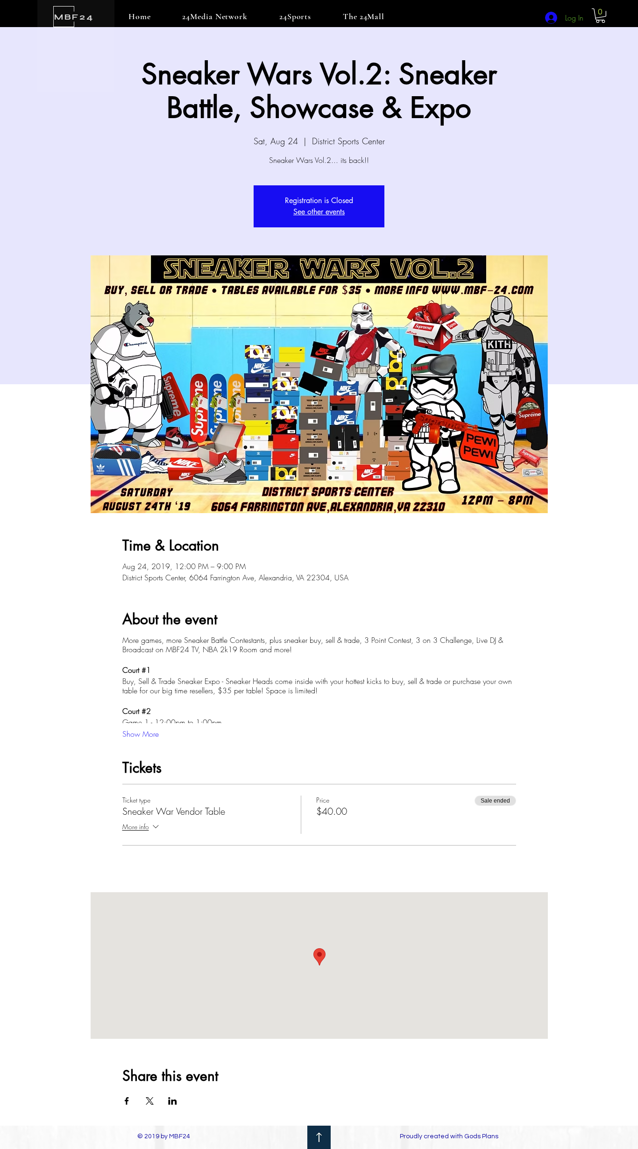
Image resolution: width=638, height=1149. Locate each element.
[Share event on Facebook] (126, 1101)
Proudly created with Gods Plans (449, 1136)
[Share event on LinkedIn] (172, 1101)
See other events (319, 212)
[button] (600, 15)
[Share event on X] (149, 1101)
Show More (140, 734)
